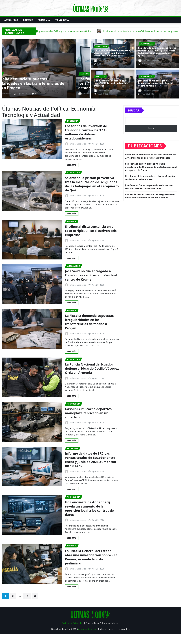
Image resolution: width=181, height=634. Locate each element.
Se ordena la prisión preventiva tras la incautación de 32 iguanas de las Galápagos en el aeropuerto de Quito (45, 83)
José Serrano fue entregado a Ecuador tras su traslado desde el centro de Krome (155, 83)
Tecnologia (62, 20)
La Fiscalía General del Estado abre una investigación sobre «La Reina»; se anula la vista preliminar (91, 557)
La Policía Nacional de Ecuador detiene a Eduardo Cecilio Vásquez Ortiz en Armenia (92, 368)
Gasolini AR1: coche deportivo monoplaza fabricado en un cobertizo (88, 413)
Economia (44, 20)
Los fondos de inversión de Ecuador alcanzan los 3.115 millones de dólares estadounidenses (112, 53)
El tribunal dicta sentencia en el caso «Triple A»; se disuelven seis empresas (111, 83)
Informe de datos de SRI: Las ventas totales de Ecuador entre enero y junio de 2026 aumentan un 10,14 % (90, 459)
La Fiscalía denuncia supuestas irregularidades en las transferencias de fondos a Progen (89, 321)
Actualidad (11, 20)
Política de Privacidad (72, 623)
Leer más (71, 165)
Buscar (134, 110)
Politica (28, 20)
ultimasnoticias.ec (87, 629)
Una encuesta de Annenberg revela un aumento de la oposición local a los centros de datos (89, 508)
